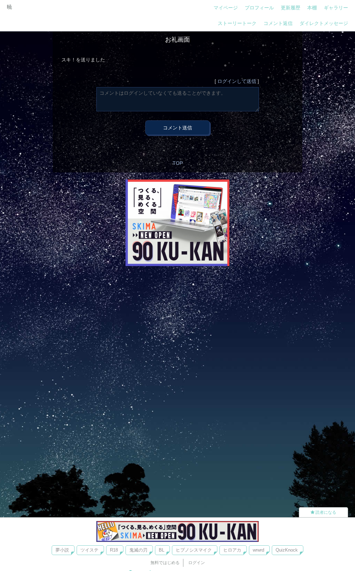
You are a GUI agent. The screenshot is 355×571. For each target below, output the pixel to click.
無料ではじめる (165, 562)
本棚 (312, 7)
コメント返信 (278, 23)
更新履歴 (290, 7)
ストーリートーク (237, 23)
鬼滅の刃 (138, 550)
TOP (178, 163)
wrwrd (258, 550)
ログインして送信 (236, 81)
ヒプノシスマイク (194, 550)
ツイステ (89, 550)
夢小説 (62, 550)
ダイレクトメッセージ (324, 23)
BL (161, 550)
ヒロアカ (232, 550)
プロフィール (259, 7)
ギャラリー (336, 7)
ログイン (196, 562)
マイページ (226, 7)
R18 (114, 550)
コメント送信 (177, 127)
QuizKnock (287, 550)
